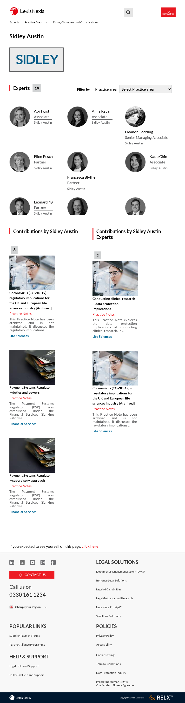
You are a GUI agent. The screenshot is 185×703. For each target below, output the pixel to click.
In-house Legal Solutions (111, 580)
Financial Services (22, 424)
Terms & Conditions (108, 664)
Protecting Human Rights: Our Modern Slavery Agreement (116, 683)
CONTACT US (35, 575)
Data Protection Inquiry (111, 673)
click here (90, 546)
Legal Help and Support (24, 666)
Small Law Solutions (108, 616)
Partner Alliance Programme (27, 644)
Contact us (168, 14)
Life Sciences (19, 336)
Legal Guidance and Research (114, 598)
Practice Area (33, 22)
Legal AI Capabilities (108, 589)
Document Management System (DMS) (120, 571)
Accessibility (104, 644)
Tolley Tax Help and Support (26, 675)
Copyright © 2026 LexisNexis (132, 697)
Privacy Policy (105, 635)
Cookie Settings (105, 655)
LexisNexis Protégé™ (109, 607)
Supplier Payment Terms (24, 635)
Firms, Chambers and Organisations (75, 22)
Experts (14, 22)
